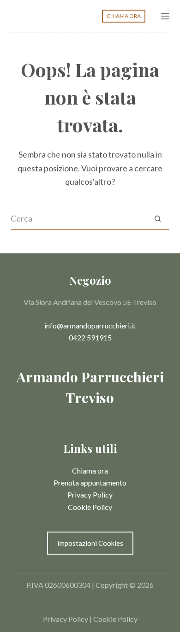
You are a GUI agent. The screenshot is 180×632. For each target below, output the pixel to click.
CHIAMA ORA (124, 15)
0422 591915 (90, 337)
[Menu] (165, 16)
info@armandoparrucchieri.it (90, 325)
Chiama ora (90, 470)
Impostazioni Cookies (90, 543)
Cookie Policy (90, 507)
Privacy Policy (90, 494)
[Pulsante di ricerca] (157, 218)
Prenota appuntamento (90, 482)
